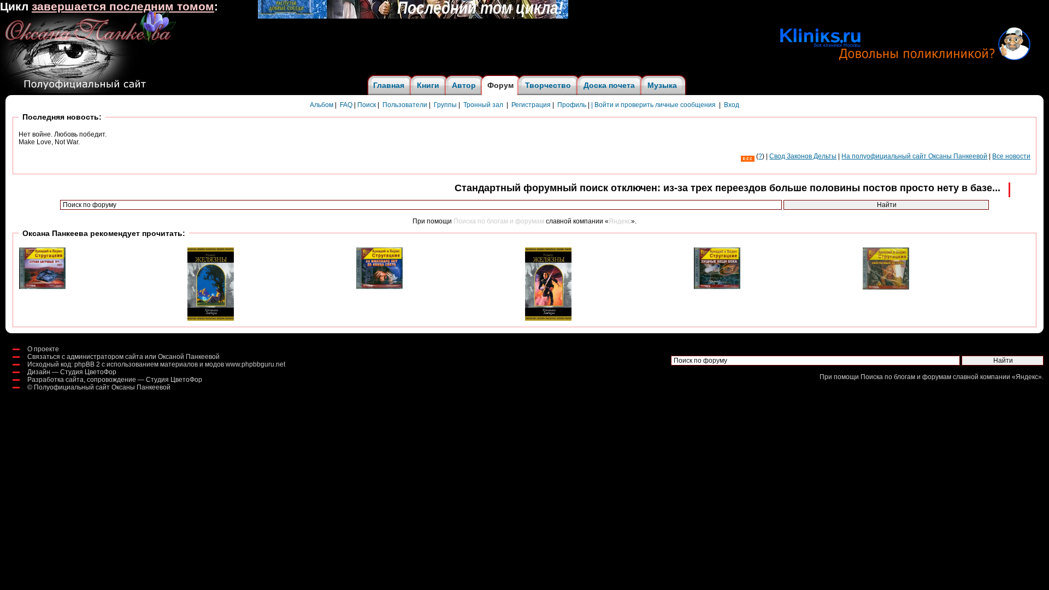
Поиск (366, 105)
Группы (445, 105)
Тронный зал (483, 105)
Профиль (571, 105)
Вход (731, 105)
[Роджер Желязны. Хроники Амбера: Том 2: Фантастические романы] (210, 318)
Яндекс (620, 221)
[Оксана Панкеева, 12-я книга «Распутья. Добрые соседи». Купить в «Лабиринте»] (413, 16)
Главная (388, 85)
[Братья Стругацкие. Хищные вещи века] (717, 287)
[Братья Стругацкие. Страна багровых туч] (42, 287)
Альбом (321, 105)
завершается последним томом (123, 6)
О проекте (43, 349)
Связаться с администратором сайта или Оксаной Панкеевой (123, 357)
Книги (428, 85)
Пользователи (404, 105)
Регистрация (531, 105)
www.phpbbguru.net (255, 364)
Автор (464, 85)
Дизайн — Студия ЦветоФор (71, 372)
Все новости (1011, 156)
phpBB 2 (87, 364)
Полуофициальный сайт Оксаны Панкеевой (102, 387)
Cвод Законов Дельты (802, 156)
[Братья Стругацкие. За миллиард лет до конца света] (379, 287)
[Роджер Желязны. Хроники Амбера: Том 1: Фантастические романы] (548, 318)
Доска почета (609, 85)
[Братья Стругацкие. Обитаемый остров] (886, 287)
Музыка (662, 85)
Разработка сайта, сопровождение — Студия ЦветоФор (114, 380)
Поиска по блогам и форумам (498, 221)
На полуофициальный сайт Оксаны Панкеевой (914, 156)
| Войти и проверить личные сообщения (653, 105)
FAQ (346, 105)
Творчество (548, 85)
